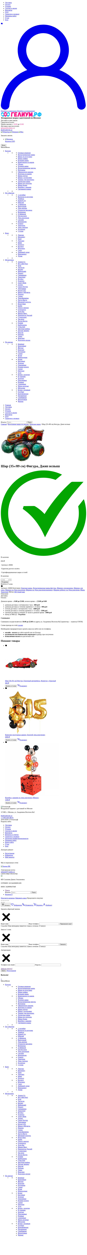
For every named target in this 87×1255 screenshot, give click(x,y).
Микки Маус (22, 313)
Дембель (21, 199)
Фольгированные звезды (27, 168)
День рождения (23, 218)
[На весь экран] (4, 900)
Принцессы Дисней (25, 315)
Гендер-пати (22, 216)
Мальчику (21, 237)
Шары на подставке (25, 157)
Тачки (20, 336)
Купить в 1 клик (11, 686)
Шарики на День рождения (15, 590)
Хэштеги (21, 281)
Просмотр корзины (8, 898)
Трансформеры (23, 298)
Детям (20, 256)
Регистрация (9, 853)
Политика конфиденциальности (16, 838)
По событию (9, 193)
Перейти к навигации (9, 111)
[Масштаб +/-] (2, 900)
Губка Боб (21, 327)
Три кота (21, 319)
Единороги (22, 310)
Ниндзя (20, 332)
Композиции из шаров (26, 162)
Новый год (22, 201)
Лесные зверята (23, 331)
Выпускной (22, 206)
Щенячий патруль (24, 302)
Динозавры (22, 289)
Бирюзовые (22, 346)
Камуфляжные (23, 394)
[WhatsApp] (5, 132)
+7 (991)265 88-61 (7, 818)
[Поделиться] (6, 900)
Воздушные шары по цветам (18, 424)
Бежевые (21, 344)
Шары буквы (22, 185)
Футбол (20, 279)
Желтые (20, 348)
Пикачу (20, 273)
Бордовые (21, 361)
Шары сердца (23, 176)
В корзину (5, 582)
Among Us (21, 262)
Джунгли (21, 267)
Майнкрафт (22, 271)
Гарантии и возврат (12, 14)
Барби (20, 306)
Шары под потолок (25, 183)
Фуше (20, 355)
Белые (20, 359)
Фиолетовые (22, 399)
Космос (20, 269)
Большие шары (23, 160)
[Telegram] (14, 132)
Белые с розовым (24, 390)
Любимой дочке (23, 252)
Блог (6, 20)
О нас (7, 18)
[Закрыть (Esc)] (8, 900)
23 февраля (22, 214)
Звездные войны (24, 329)
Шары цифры (23, 158)
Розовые (21, 382)
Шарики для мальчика (65, 588)
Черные (20, 401)
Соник (20, 296)
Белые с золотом (24, 375)
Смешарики (22, 275)
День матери (22, 208)
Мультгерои (9, 260)
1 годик (20, 231)
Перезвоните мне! (66, 924)
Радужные (21, 352)
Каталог (8, 151)
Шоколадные (22, 357)
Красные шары (35, 424)
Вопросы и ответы (12, 835)
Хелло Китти (22, 321)
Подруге (21, 245)
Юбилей (21, 202)
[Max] (21, 132)
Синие (20, 369)
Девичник (21, 225)
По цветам (9, 342)
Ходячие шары (23, 166)
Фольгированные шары (26, 155)
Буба (19, 266)
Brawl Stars (22, 304)
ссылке (20, 625)
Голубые (21, 392)
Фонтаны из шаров (25, 174)
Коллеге (21, 246)
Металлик (21, 388)
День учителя (23, 227)
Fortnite (20, 323)
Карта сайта (9, 842)
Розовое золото (23, 367)
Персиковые (22, 380)
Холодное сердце (24, 340)
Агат (19, 373)
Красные (21, 350)
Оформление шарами (25, 172)
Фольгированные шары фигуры (44, 588)
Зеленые (21, 363)
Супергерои (22, 317)
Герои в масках (23, 308)
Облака (20, 164)
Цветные (21, 371)
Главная (8, 405)
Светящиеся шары (24, 189)
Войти (4, 971)
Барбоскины (22, 325)
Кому (7, 233)
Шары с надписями (25, 178)
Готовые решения (24, 153)
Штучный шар (19, 592)
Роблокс (21, 334)
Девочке (21, 235)
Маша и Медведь (24, 292)
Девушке (21, 241)
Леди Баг (21, 311)
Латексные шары (24, 181)
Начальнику (22, 254)
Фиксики (21, 338)
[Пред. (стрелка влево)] (2, 902)
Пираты (21, 294)
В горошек (22, 376)
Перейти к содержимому (26, 111)
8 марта (20, 223)
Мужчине (21, 248)
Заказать (63, 944)
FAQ (6, 12)
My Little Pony (23, 264)
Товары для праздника (26, 179)
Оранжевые (22, 365)
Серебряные (22, 398)
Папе (20, 239)
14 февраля (22, 204)
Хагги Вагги (22, 300)
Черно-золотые (23, 386)
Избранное (9, 855)
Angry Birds (22, 283)
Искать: (3, 422)
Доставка (8, 3)
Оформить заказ (21, 898)
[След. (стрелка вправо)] (4, 902)
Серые (20, 354)
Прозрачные (22, 396)
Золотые (21, 378)
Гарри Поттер (23, 287)
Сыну (20, 250)
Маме (20, 243)
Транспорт (21, 277)
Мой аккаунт (9, 857)
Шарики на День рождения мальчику (39, 590)
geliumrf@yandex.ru (8, 128)
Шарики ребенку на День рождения (66, 590)
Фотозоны (21, 170)
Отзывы (8, 6)
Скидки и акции (11, 8)
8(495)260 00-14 (6, 130)
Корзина (8, 894)
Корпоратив (22, 222)
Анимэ (20, 285)
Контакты (8, 10)
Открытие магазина (25, 210)
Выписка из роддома (25, 197)
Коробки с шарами (24, 187)
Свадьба (21, 220)
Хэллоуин (21, 229)
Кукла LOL (22, 290)
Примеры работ (10, 16)
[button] (5, 147)
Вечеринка (22, 212)
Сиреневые (22, 384)
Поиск (30, 422)
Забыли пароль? (6, 969)
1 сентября (21, 195)
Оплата (7, 4)
